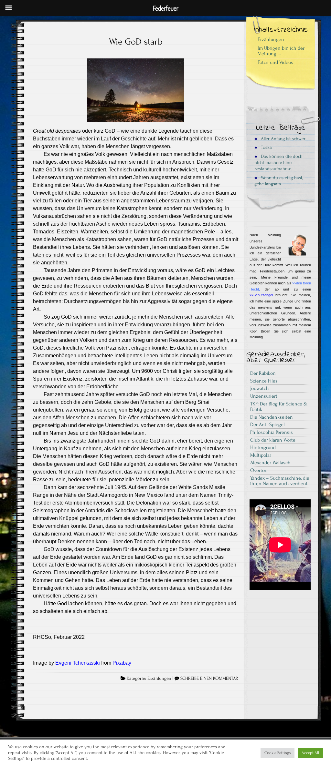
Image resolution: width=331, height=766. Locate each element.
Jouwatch (259, 388)
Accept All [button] (310, 753)
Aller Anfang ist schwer (282, 138)
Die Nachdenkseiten (271, 417)
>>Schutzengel (261, 295)
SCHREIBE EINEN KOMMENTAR (209, 678)
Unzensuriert (263, 396)
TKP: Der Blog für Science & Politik (278, 407)
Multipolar (260, 455)
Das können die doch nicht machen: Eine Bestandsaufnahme (278, 163)
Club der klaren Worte (272, 440)
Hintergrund (263, 447)
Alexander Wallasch (270, 462)
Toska (266, 147)
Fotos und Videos (275, 62)
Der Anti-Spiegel (267, 424)
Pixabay (121, 663)
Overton (259, 470)
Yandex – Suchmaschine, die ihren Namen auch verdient (279, 481)
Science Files (264, 381)
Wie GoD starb (136, 41)
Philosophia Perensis (271, 432)
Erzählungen (159, 678)
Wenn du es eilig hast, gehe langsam (278, 181)
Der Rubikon (263, 373)
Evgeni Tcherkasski (77, 663)
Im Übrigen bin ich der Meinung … (281, 51)
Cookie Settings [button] (277, 753)
